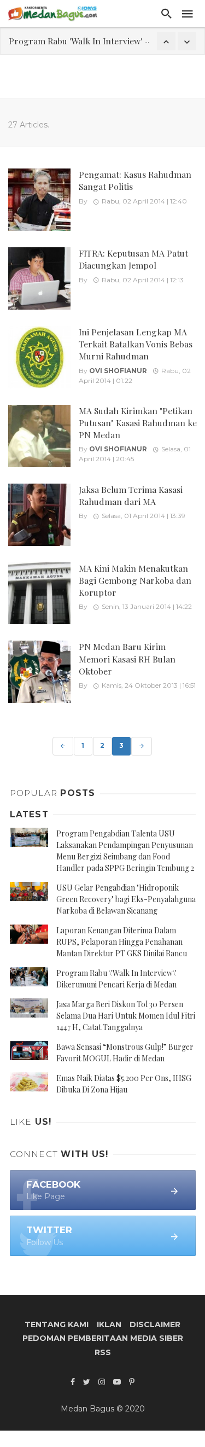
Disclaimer (155, 1324)
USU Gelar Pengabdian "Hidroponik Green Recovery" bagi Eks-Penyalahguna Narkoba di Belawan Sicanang (126, 899)
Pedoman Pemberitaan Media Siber (102, 1338)
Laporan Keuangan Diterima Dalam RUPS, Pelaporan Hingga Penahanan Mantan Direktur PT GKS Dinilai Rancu (121, 941)
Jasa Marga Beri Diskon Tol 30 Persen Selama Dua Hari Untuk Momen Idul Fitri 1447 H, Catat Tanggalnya (125, 1015)
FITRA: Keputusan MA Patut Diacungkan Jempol (133, 259)
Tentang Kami (57, 1324)
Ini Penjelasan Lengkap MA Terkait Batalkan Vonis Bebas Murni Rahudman (135, 344)
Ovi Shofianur (118, 371)
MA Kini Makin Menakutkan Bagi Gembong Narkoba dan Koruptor (135, 580)
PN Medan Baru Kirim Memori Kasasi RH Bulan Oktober (127, 658)
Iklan (109, 1324)
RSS (103, 1352)
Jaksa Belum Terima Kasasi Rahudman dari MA (131, 495)
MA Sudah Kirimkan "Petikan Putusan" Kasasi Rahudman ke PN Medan (138, 422)
